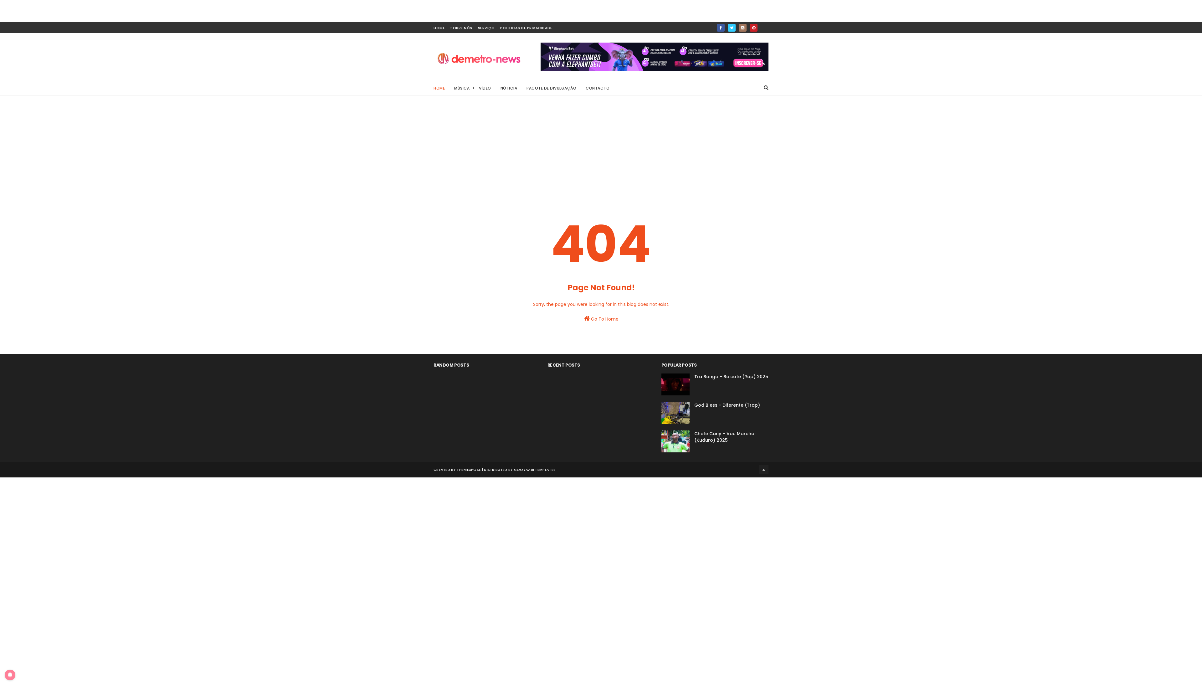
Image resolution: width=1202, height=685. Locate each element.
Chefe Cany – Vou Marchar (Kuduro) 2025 (725, 436)
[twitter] (732, 28)
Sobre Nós (461, 27)
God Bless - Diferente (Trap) (727, 405)
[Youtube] (764, 26)
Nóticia (509, 88)
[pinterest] (754, 28)
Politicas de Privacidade (526, 27)
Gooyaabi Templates (535, 469)
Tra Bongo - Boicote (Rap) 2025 (731, 376)
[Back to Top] (763, 469)
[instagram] (743, 28)
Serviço (486, 27)
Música (462, 88)
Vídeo (485, 88)
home (439, 27)
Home (439, 88)
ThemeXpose (469, 469)
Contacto (597, 88)
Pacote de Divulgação (551, 88)
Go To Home (604, 319)
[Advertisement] (601, 153)
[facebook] (721, 28)
